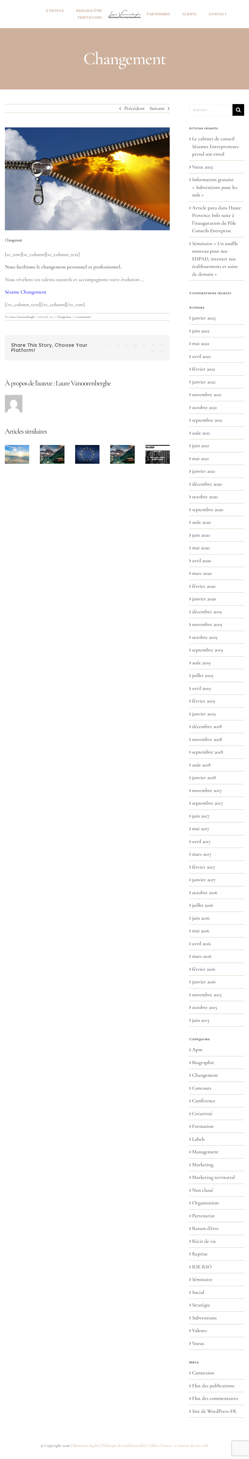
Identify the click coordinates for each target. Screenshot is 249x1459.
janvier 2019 (204, 714)
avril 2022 (201, 356)
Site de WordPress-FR (214, 1411)
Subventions (204, 1318)
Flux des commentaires (215, 1398)
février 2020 (203, 586)
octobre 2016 (204, 893)
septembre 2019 (207, 650)
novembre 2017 (207, 790)
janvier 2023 (203, 318)
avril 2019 (201, 688)
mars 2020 (202, 573)
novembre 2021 (207, 394)
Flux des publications (213, 1386)
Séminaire (202, 1279)
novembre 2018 (207, 739)
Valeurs (199, 1330)
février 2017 (203, 867)
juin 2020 (201, 535)
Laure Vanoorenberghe (22, 317)
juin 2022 (200, 331)
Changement (64, 317)
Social (198, 1292)
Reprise (200, 1254)
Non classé (202, 1190)
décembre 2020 (207, 484)
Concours (201, 1088)
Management (205, 1152)
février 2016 (203, 969)
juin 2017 (200, 816)
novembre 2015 (207, 995)
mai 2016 (200, 931)
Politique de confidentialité (124, 1445)
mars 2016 (202, 956)
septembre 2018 (207, 752)
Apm (197, 1050)
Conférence (203, 1101)
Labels (198, 1139)
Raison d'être (205, 1228)
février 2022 (203, 369)
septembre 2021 (207, 420)
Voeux (198, 1343)
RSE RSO (202, 1267)
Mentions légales (85, 1445)
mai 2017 (200, 829)
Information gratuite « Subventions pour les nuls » (214, 187)
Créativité (202, 1114)
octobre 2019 (204, 637)
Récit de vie (204, 1241)
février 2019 (203, 701)
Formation (202, 1126)
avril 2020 (201, 561)
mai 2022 (200, 343)
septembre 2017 (207, 803)
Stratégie (201, 1305)
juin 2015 (200, 1020)
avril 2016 (201, 944)
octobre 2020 (205, 497)
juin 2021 (200, 446)
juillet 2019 (202, 675)
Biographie (203, 1062)
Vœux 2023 (202, 167)
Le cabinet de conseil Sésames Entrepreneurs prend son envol (215, 146)
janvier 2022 (203, 382)
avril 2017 (201, 841)
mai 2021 (200, 458)
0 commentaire (82, 317)
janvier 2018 (204, 777)
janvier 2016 (204, 982)
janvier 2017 (203, 880)
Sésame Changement (25, 292)
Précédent (134, 108)
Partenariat (203, 1216)
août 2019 (201, 663)
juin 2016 (201, 918)
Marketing (202, 1165)
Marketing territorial (213, 1177)
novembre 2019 (207, 624)
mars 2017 (201, 854)
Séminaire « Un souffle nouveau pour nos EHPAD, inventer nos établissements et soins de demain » (215, 258)
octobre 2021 (204, 407)
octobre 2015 (204, 1007)
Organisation (205, 1203)
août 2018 (201, 765)
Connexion (203, 1373)
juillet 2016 (202, 905)
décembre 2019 (207, 612)
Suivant (157, 108)
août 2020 (201, 522)
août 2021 (201, 433)
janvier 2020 (204, 599)
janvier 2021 (203, 471)
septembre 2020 (207, 510)
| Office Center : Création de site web (178, 1445)
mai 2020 (201, 548)
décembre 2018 (207, 726)
